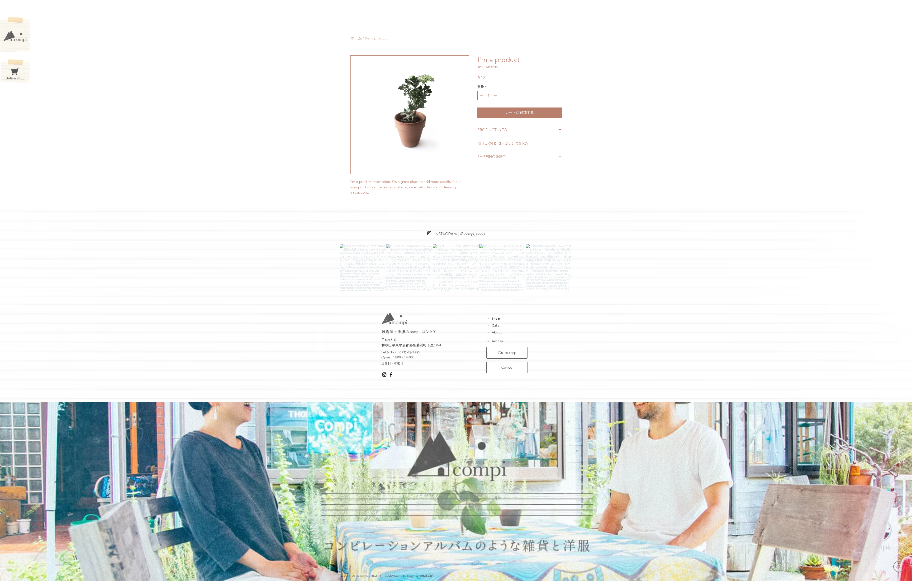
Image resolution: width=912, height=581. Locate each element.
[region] (508, 319)
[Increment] (496, 95)
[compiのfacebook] (391, 374)
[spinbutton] (488, 95)
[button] (15, 36)
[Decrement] (481, 95)
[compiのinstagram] (384, 374)
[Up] (898, 566)
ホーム (356, 38)
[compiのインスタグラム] (429, 233)
